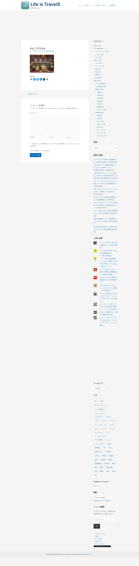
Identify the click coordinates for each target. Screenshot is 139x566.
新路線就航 (98, 463)
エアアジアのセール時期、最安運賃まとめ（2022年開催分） (108, 279)
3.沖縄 (99, 98)
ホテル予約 (98, 440)
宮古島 (104, 456)
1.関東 (98, 92)
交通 (96, 69)
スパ (96, 424)
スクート (113, 421)
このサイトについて (100, 533)
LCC (101, 401)
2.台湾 (99, 118)
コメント (33, 112)
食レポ (114, 471)
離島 (101, 471)
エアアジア (98, 417)
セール (111, 425)
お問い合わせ (98, 541)
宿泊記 (111, 456)
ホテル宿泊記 (99, 86)
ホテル (97, 57)
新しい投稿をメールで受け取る (40, 150)
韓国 (107, 471)
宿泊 (96, 72)
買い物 (97, 78)
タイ (96, 429)
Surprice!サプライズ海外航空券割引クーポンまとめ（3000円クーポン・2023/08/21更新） (105, 167)
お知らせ (96, 45)
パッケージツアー (100, 51)
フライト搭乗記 (99, 83)
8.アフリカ (100, 133)
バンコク (112, 429)
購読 (96, 526)
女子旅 (97, 456)
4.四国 (98, 101)
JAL (96, 401)
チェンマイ (104, 429)
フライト (97, 54)
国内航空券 (108, 451)
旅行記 (87, 5)
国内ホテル (98, 451)
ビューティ (98, 66)
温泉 (96, 471)
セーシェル (103, 425)
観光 (96, 75)
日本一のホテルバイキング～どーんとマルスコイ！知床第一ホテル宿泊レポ (108, 288)
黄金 (96, 475)
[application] (89, 5)
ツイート (96, 486)
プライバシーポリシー (101, 544)
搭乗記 (110, 459)
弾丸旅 (103, 459)
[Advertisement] (69, 23)
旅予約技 (112, 5)
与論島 (109, 444)
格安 (113, 463)
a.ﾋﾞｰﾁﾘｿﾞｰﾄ (100, 110)
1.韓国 (98, 115)
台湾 (110, 447)
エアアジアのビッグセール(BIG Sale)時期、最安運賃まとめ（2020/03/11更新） (109, 271)
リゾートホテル (99, 444)
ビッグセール (99, 433)
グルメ (97, 63)
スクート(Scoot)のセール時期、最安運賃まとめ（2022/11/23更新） (108, 253)
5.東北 (99, 104)
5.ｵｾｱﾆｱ (99, 127)
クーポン (108, 417)
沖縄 (101, 467)
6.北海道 (99, 107)
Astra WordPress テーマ (86, 554)
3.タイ (99, 121)
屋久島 (96, 459)
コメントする (34, 51)
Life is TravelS (45, 4)
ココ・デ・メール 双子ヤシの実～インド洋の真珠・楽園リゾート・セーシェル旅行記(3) (108, 306)
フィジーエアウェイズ (100, 436)
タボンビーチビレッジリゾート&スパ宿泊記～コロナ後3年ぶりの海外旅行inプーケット (106, 205)
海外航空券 (109, 467)
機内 (96, 467)
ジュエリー (104, 420)
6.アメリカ (100, 130)
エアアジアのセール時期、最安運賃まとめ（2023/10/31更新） (108, 245)
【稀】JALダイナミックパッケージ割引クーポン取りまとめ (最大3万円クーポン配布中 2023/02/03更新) (105, 175)
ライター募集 (98, 539)
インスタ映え (99, 409)
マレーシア (108, 440)
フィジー (108, 432)
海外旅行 (97, 112)
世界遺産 (97, 447)
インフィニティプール (100, 413)
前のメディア (33, 94)
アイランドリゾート (101, 405)
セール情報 (96, 5)
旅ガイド (104, 5)
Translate (107, 500)
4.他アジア (100, 124)
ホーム (80, 5)
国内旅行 (97, 89)
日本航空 (106, 463)
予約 (104, 447)
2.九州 (99, 95)
